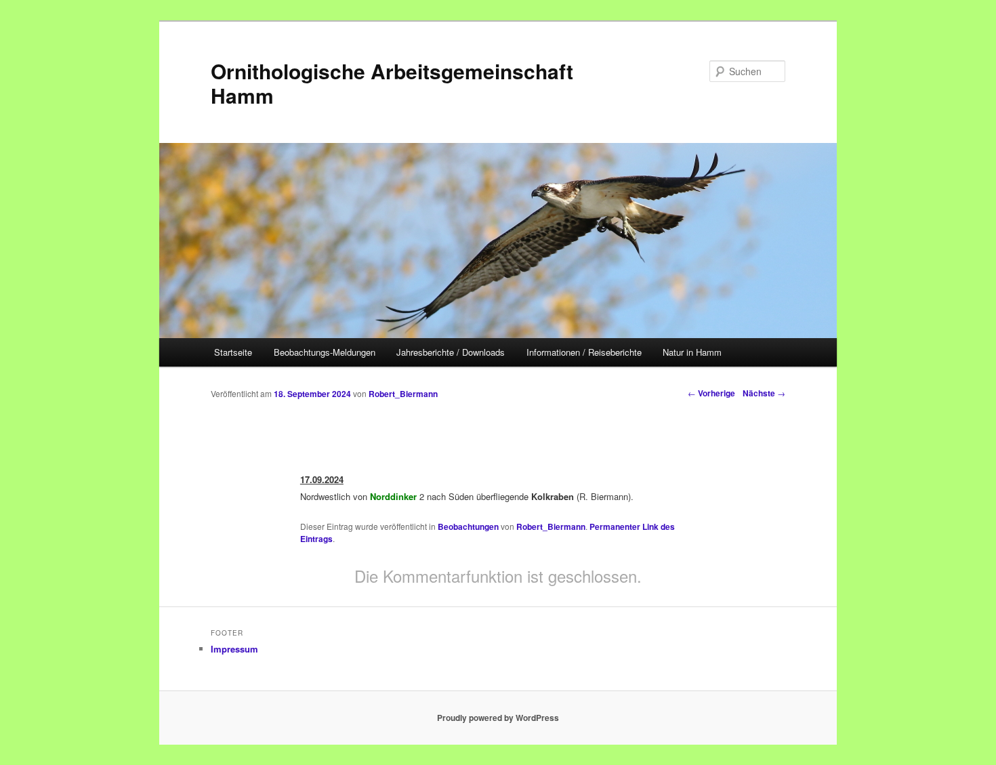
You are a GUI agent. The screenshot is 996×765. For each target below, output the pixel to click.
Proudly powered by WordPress (498, 717)
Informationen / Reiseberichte (584, 352)
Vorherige (711, 393)
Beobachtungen (468, 526)
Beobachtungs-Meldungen (324, 352)
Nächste (764, 393)
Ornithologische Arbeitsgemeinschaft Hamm (392, 83)
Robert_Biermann (403, 394)
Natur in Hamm (692, 352)
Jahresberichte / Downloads (450, 352)
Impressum (234, 648)
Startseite (233, 352)
